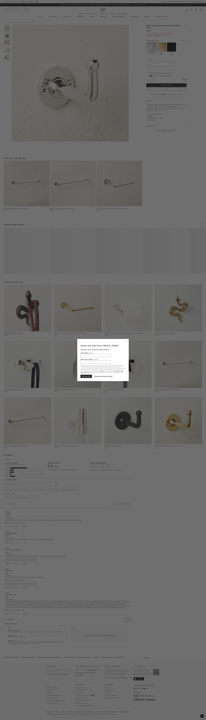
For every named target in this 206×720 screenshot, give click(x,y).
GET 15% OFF (86, 376)
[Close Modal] (126, 341)
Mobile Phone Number (89, 359)
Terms (102, 371)
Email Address (87, 353)
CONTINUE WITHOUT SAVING (103, 376)
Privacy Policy (116, 371)
